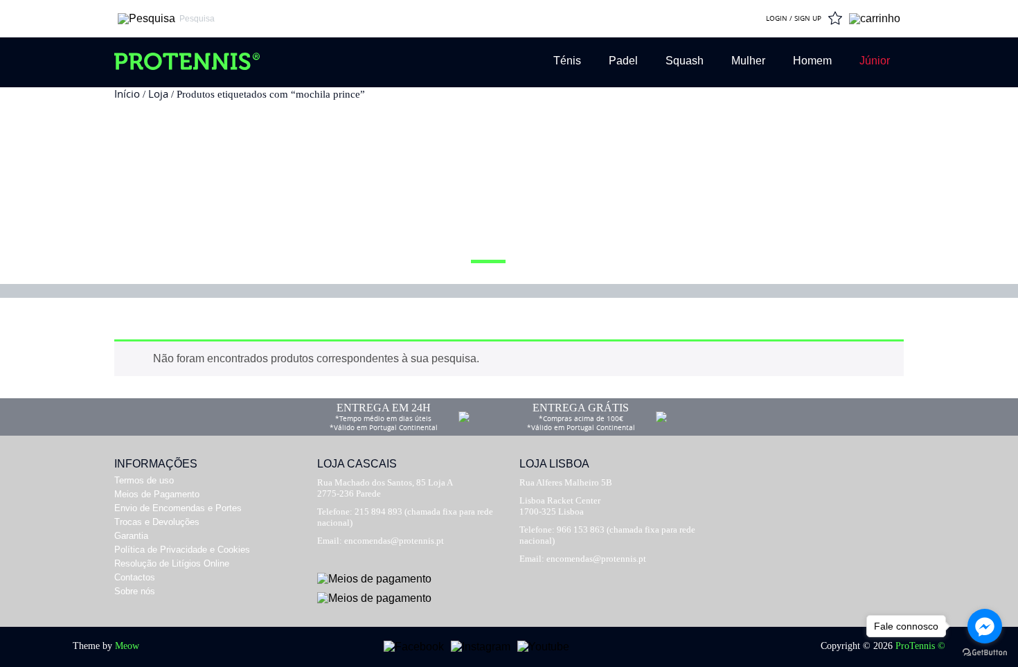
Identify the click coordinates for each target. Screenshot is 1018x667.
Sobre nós (134, 591)
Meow (127, 646)
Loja (158, 93)
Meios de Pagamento (156, 494)
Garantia (131, 536)
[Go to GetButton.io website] (985, 652)
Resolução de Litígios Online (171, 563)
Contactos (134, 577)
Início (127, 93)
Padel (623, 60)
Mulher (748, 60)
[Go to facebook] (984, 626)
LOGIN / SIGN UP (793, 18)
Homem (812, 60)
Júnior (874, 60)
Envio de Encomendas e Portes (178, 508)
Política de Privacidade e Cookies (182, 549)
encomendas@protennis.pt (394, 540)
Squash (685, 60)
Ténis (567, 60)
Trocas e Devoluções (156, 522)
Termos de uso (144, 480)
